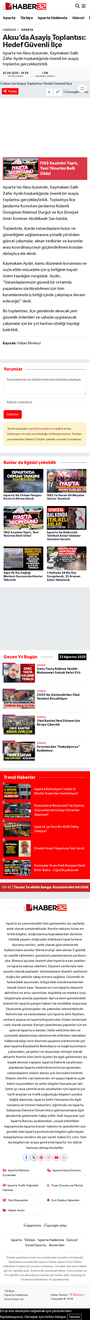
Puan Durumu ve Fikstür (67, 1185)
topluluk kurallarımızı (42, 428)
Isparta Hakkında (52, 18)
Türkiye (26, 18)
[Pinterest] (41, 1157)
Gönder (12, 414)
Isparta (9, 18)
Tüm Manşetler (18, 1200)
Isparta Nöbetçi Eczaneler (16, 1173)
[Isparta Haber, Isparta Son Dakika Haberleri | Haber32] (24, 6)
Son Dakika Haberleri (65, 1200)
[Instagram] (48, 1157)
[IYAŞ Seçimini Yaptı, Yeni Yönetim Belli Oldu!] (23, 517)
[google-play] (55, 1226)
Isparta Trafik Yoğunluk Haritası (21, 1188)
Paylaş (12, 91)
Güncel (78, 18)
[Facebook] (26, 1157)
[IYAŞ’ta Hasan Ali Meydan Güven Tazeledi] (67, 480)
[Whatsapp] (63, 1157)
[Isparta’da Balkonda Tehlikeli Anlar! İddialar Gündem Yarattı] (67, 517)
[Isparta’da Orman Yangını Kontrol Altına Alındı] (23, 480)
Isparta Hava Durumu (67, 1170)
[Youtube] (56, 1157)
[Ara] (77, 6)
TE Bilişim (75, 1295)
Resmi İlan (56, 1245)
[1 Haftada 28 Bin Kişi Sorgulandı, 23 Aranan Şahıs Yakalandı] (67, 558)
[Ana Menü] (84, 6)
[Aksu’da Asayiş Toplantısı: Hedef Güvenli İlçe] (45, 83)
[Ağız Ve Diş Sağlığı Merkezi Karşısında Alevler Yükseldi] (23, 558)
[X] (33, 1157)
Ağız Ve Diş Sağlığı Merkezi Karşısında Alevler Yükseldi (23, 576)
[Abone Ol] (75, 92)
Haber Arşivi (16, 1210)
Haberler (9, 29)
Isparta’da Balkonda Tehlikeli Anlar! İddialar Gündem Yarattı (64, 536)
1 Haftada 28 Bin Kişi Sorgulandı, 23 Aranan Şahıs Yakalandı (63, 576)
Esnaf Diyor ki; (36, 1245)
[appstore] (32, 1226)
